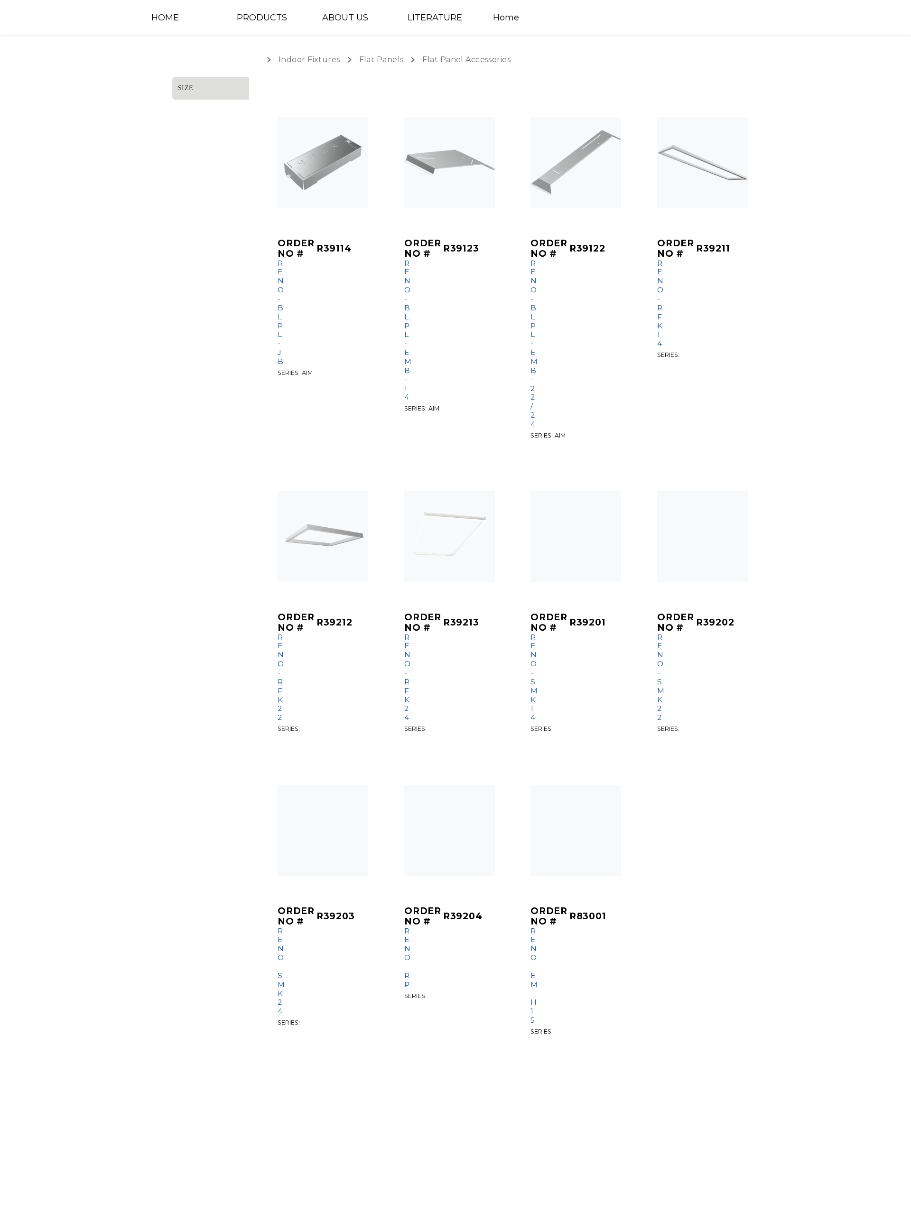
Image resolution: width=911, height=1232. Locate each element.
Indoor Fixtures (309, 59)
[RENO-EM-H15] (575, 830)
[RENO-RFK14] (702, 162)
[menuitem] (185, 17)
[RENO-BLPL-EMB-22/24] (575, 162)
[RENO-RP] (449, 830)
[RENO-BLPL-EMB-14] (449, 162)
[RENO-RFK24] (449, 536)
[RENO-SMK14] (575, 536)
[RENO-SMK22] (702, 536)
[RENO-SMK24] (323, 830)
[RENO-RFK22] (323, 536)
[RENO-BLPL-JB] (323, 162)
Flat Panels (381, 59)
